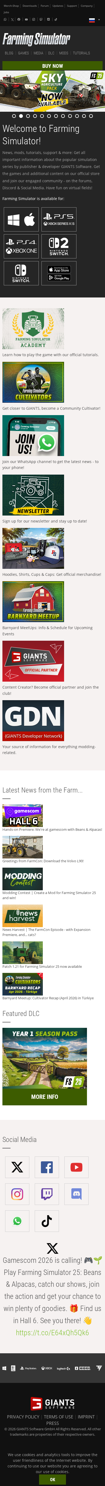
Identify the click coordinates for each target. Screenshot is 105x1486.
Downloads (30, 6)
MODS (63, 53)
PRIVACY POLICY (23, 1417)
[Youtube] (27, 19)
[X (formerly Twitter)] (12, 20)
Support (72, 6)
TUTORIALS (81, 53)
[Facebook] (19, 19)
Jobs (6, 12)
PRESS (52, 1423)
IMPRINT (86, 1417)
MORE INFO (44, 1097)
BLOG (9, 53)
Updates (57, 6)
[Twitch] (42, 19)
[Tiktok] (56, 19)
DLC (51, 53)
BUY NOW (52, 66)
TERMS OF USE (58, 1417)
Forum (45, 6)
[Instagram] (34, 19)
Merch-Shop (11, 6)
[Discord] (49, 19)
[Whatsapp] (6, 19)
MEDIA (38, 53)
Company (87, 6)
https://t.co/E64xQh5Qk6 (52, 1332)
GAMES (23, 53)
